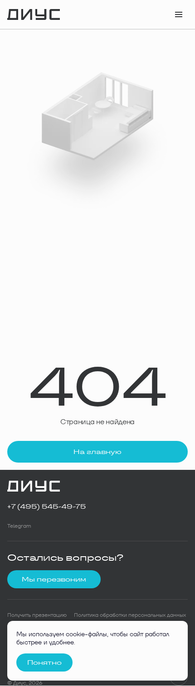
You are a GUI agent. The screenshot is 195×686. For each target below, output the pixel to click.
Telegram (19, 525)
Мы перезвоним (54, 579)
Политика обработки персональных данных (130, 614)
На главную (97, 451)
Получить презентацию (37, 614)
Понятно (44, 662)
